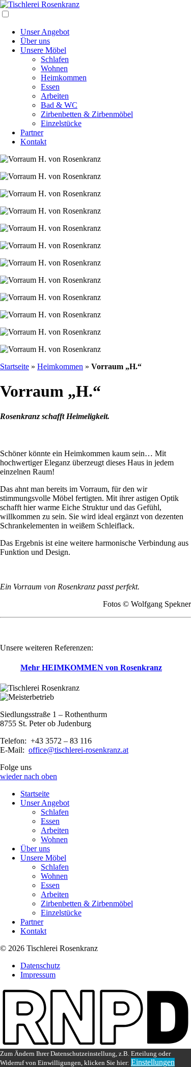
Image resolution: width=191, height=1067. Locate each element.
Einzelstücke (61, 123)
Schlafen (55, 59)
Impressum (38, 974)
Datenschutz (40, 965)
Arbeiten (55, 96)
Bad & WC (59, 105)
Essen (50, 86)
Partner (31, 132)
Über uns (35, 41)
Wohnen (54, 68)
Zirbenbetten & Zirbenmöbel (87, 114)
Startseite (14, 366)
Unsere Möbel (43, 50)
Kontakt (33, 141)
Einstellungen (153, 1062)
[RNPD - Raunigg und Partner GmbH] (95, 1044)
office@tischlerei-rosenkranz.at (78, 750)
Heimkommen (64, 77)
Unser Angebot (44, 31)
